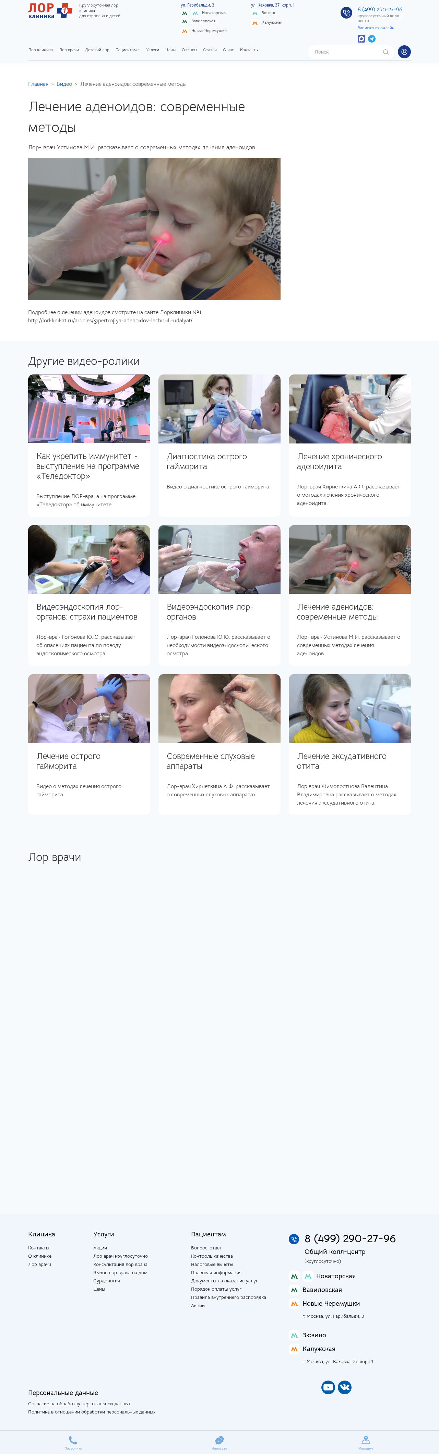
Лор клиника (40, 50)
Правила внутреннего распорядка (228, 1297)
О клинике (39, 1256)
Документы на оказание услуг (224, 1281)
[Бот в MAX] (361, 38)
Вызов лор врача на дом (120, 1272)
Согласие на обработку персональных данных (79, 1403)
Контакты (249, 50)
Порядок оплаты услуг (216, 1289)
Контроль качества (212, 1256)
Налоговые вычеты (212, 1264)
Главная (38, 84)
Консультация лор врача (120, 1264)
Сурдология (106, 1281)
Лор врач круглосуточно (120, 1256)
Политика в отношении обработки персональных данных (91, 1412)
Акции (100, 1248)
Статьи (210, 50)
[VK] (345, 1387)
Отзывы (189, 50)
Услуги (152, 50)
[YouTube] (328, 1387)
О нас (228, 50)
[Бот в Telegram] (372, 38)
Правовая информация (216, 1272)
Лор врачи (69, 50)
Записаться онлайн (376, 27)
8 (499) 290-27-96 (380, 9)
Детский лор (97, 50)
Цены (170, 50)
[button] (404, 51)
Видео (64, 84)
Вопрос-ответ (206, 1248)
